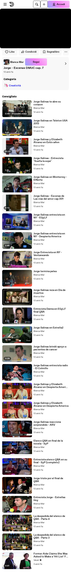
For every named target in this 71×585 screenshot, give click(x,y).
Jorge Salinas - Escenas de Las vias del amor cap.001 (48, 197)
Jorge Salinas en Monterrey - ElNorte (50, 178)
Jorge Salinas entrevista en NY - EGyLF (49, 216)
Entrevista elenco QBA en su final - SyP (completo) (50, 461)
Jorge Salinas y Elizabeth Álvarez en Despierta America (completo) (50, 386)
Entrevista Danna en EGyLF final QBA (49, 310)
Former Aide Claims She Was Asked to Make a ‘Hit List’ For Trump (50, 555)
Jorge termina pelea (45, 271)
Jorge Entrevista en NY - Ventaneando (47, 254)
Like (12, 51)
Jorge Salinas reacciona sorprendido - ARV (47, 423)
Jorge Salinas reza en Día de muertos (49, 291)
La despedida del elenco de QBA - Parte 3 (49, 536)
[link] (14, 62)
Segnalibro (53, 51)
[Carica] (44, 4)
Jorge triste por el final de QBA (48, 480)
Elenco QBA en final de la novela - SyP (48, 442)
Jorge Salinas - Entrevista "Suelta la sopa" (48, 160)
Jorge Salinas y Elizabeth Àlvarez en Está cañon (47, 141)
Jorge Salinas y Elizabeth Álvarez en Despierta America (50, 404)
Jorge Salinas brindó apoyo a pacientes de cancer (49, 348)
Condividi (31, 51)
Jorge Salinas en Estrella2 (48, 327)
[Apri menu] (5, 4)
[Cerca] (36, 4)
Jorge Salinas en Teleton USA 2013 (50, 122)
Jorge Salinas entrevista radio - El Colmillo (50, 367)
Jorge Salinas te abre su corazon (47, 103)
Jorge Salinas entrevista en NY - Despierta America (49, 235)
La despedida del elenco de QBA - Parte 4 (49, 518)
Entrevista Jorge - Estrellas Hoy (49, 499)
